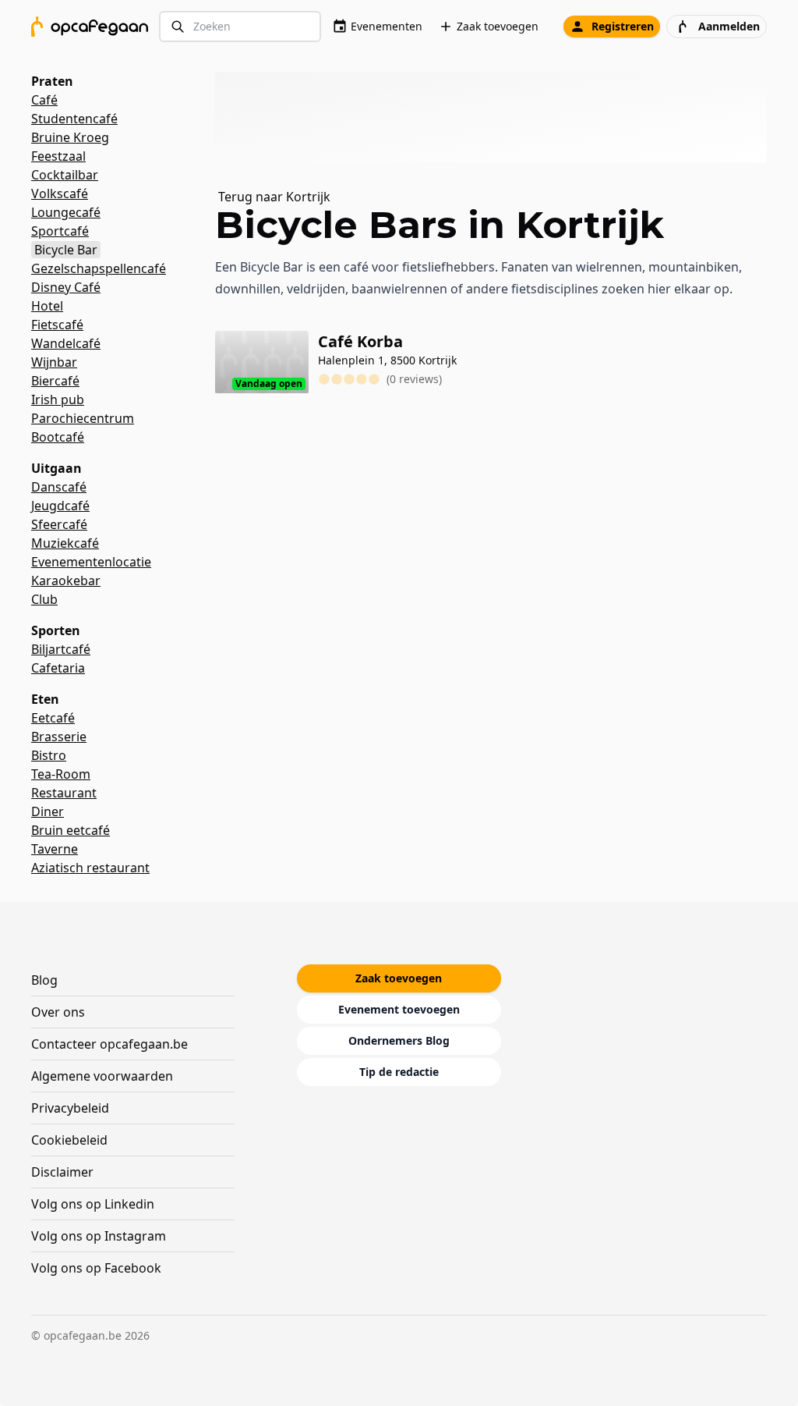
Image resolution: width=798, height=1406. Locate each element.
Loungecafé (66, 212)
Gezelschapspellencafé (98, 268)
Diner (47, 811)
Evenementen (386, 26)
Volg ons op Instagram (98, 1235)
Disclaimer (62, 1172)
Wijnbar (54, 362)
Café (44, 99)
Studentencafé (74, 118)
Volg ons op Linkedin (92, 1203)
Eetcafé (53, 717)
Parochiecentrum (82, 418)
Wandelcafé (66, 343)
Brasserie (59, 736)
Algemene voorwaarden (102, 1076)
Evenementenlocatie (91, 561)
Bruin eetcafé (70, 830)
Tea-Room (60, 774)
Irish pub (57, 399)
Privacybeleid (70, 1108)
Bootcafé (57, 437)
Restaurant (64, 792)
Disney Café (66, 287)
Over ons (58, 1012)
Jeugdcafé (60, 505)
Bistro (48, 755)
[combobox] (240, 27)
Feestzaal (58, 156)
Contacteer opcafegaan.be (109, 1044)
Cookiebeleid (69, 1140)
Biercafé (55, 380)
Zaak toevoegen (497, 26)
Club (44, 599)
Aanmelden (729, 26)
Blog (44, 980)
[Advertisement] (497, 117)
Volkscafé (59, 193)
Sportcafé (60, 231)
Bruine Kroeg (70, 137)
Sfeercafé (59, 524)
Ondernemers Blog (399, 1040)
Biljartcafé (60, 649)
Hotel (47, 305)
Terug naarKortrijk (274, 196)
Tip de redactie (399, 1071)
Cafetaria (58, 667)
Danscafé (59, 486)
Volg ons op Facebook (96, 1267)
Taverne (54, 848)
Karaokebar (66, 580)
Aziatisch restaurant (90, 867)
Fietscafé (57, 324)
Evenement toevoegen (399, 1009)
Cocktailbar (64, 174)
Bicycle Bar (65, 249)
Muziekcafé (65, 543)
